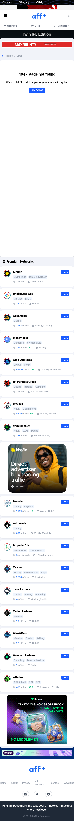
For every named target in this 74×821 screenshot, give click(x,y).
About (14, 783)
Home (9, 55)
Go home (37, 90)
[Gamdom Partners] (37, 719)
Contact (55, 783)
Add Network (39, 783)
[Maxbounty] (37, 44)
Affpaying (24, 2)
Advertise (69, 783)
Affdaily (39, 2)
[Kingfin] (37, 468)
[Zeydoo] (37, 753)
